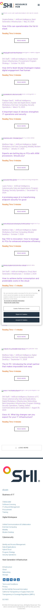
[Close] (38, 290)
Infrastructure (12, 61)
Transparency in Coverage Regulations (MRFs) (18, 594)
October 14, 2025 (18, 63)
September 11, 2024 (19, 359)
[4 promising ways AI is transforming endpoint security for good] (21, 180)
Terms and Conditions (10, 584)
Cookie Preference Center (21, 308)
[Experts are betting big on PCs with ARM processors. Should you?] (21, 138)
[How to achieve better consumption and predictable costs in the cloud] (21, 266)
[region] (21, 306)
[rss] (11, 579)
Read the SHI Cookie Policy (11, 302)
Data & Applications (9, 547)
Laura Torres (7, 186)
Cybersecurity (7, 103)
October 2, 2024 (30, 274)
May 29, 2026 (29, 22)
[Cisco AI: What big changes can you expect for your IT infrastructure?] (21, 391)
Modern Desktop (8, 532)
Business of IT (33, 397)
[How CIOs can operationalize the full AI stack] (20, 13)
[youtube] (18, 579)
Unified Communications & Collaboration (16, 524)
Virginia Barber (7, 19)
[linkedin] (4, 579)
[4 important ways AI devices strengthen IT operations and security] (21, 95)
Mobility (31, 146)
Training (21, 406)
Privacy (5, 587)
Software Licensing (9, 504)
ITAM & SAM (6, 502)
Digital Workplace (9, 401)
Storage (5, 575)
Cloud (30, 59)
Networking (32, 401)
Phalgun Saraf (7, 100)
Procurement (24, 61)
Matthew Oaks (7, 144)
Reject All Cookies (21, 314)
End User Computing (9, 527)
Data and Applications (21, 103)
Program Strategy (33, 403)
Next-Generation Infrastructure (19, 20)
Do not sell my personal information (14, 300)
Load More (23, 448)
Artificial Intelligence (23, 19)
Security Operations (17, 190)
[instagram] (7, 579)
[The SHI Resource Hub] (14, 5)
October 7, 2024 (17, 234)
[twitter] (15, 579)
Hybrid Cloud (6, 549)
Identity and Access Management (13, 544)
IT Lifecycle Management (11, 507)
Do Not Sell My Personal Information (15, 589)
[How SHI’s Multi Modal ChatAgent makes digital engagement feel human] (21, 53)
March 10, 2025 (19, 107)
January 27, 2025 (17, 149)
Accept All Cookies (21, 320)
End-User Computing (19, 105)
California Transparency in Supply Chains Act (18, 592)
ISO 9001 (5, 599)
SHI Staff (5, 59)
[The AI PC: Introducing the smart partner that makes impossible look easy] (21, 349)
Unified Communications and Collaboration (16, 407)
